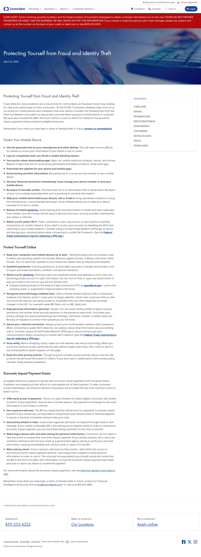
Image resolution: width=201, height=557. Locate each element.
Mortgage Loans (142, 115)
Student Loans (141, 145)
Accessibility (25, 541)
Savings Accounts (142, 135)
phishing (33, 210)
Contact (156, 8)
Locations (139, 8)
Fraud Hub (35, 541)
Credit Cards (140, 106)
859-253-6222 (18, 524)
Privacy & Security (11, 541)
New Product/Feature (144, 120)
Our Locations (82, 524)
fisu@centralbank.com (49, 484)
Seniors (137, 140)
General (138, 111)
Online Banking (141, 125)
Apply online (147, 524)
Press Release (140, 130)
